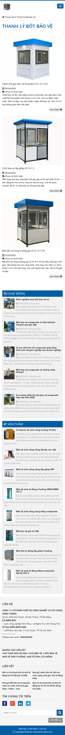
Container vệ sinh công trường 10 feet (36, 430)
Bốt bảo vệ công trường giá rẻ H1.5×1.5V (23, 250)
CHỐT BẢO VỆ (50, 653)
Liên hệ (42, 728)
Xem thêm (55, 109)
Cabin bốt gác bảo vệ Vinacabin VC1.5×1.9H (25, 83)
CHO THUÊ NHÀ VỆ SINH (14, 653)
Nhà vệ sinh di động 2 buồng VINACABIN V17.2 (37, 490)
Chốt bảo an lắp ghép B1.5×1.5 (18, 168)
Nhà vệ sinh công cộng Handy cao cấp (36, 449)
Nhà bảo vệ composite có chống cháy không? (35, 371)
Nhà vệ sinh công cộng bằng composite (36, 511)
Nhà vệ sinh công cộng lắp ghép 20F (35, 469)
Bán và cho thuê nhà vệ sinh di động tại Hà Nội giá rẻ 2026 (16, 674)
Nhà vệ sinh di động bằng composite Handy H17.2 (35, 572)
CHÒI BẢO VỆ (35, 653)
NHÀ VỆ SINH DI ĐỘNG (14, 656)
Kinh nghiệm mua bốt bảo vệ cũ (32, 299)
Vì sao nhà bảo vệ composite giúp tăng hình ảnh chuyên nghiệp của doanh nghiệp (38, 348)
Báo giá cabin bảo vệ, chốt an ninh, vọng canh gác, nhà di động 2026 (47, 675)
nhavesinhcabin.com (42, 732)
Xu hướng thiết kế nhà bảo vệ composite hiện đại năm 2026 (37, 396)
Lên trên (54, 720)
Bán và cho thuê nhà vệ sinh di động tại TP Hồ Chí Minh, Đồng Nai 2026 (46, 685)
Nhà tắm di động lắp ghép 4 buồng (34, 551)
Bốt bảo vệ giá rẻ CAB (27, 531)
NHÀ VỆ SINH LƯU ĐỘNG (39, 656)
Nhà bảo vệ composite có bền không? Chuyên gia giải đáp (35, 323)
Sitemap (22, 728)
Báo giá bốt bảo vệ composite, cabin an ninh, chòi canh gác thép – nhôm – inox (16, 685)
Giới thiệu (32, 728)
